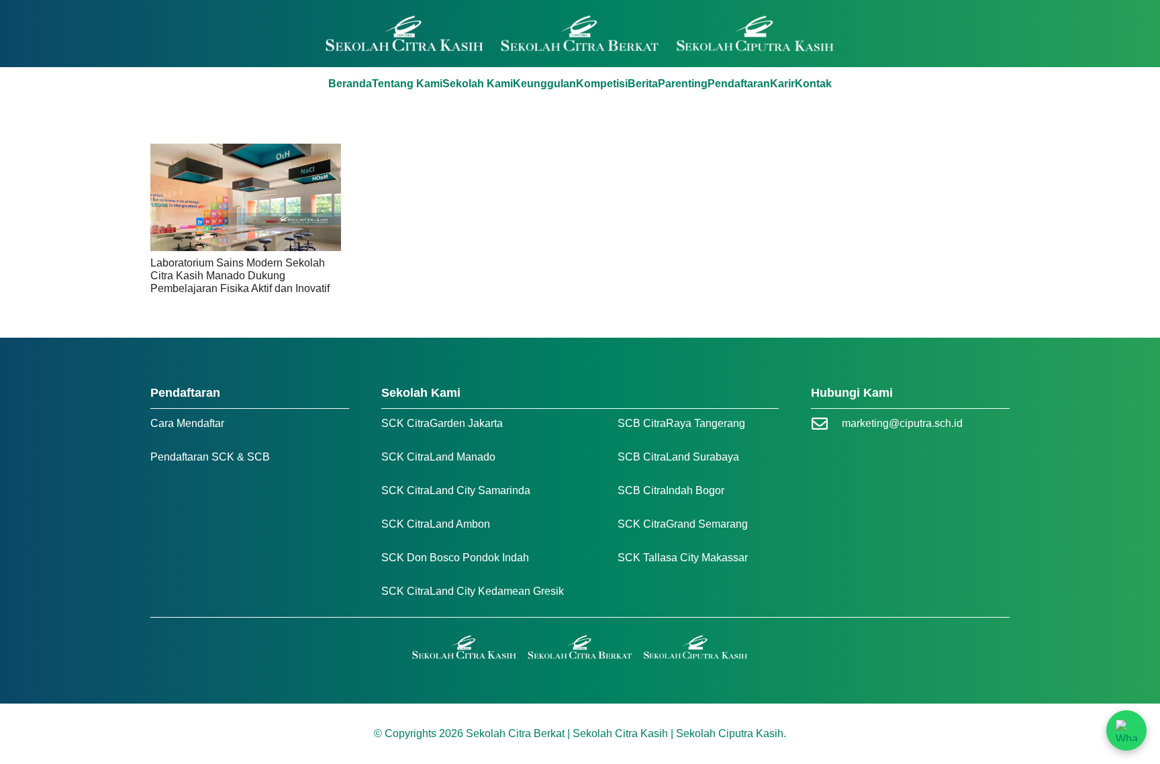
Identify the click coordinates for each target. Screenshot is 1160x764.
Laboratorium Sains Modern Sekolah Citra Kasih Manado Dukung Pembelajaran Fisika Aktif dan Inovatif (240, 275)
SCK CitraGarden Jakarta (442, 423)
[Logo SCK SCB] (580, 33)
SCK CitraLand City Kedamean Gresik (472, 591)
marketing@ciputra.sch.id (902, 423)
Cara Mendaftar (187, 423)
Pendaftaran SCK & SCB (210, 457)
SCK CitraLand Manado (438, 457)
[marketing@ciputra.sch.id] (826, 424)
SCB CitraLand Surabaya (678, 457)
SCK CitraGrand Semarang (683, 524)
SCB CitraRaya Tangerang (681, 423)
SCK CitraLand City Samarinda (455, 490)
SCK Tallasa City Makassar (683, 557)
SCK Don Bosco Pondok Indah (455, 557)
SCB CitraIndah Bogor (671, 490)
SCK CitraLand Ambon (435, 524)
